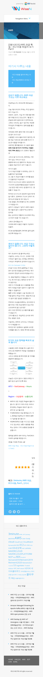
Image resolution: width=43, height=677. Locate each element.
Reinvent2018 (14, 560)
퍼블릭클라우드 (19, 578)
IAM (23, 548)
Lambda (28, 548)
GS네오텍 (17, 547)
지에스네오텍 (22, 575)
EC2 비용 (12, 483)
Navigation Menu (21, 19)
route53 (10, 565)
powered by (20, 3)
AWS (10, 30)
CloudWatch (28, 542)
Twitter (18, 512)
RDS (18, 556)
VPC (15, 568)
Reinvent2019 (26, 559)
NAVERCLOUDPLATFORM (20, 554)
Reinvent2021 (27, 563)
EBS (17, 545)
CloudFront (19, 542)
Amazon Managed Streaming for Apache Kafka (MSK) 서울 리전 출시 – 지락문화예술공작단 (22, 608)
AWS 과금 (26, 480)
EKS (28, 545)
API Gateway (26, 534)
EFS (25, 545)
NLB (14, 557)
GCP (28, 659)
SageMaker (20, 565)
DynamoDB (12, 545)
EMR (10, 548)
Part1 (19, 483)
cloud (11, 541)
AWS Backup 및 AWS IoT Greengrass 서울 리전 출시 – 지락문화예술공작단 (22, 622)
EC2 (22, 544)
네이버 (28, 568)
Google (10, 512)
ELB (31, 545)
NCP (10, 556)
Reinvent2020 (15, 562)
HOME (10, 659)
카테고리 (17, 659)
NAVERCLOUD (15, 551)
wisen (22, 568)
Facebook (14, 512)
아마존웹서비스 (26, 571)
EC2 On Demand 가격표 (16, 265)
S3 (14, 565)
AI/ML (21, 534)
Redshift (23, 557)
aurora (11, 538)
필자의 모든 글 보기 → (17, 504)
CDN (10, 662)
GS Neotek (17, 52)
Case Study (26, 538)
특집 (13, 578)
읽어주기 (15, 575)
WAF (18, 568)
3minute (18, 480)
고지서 (26, 483)
